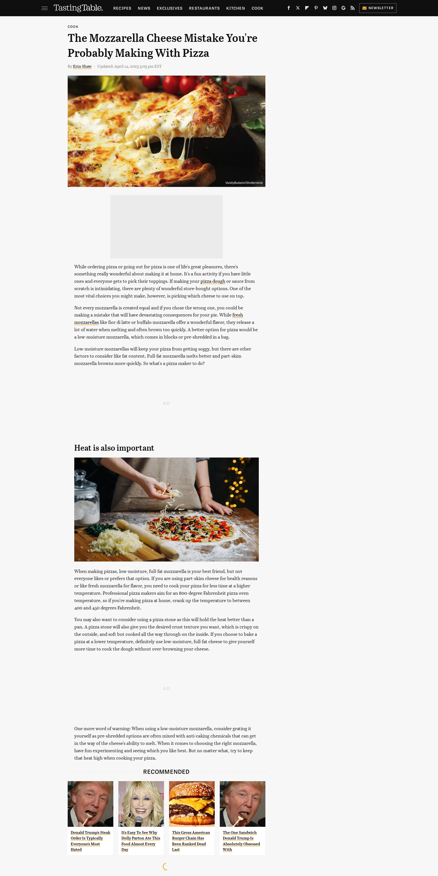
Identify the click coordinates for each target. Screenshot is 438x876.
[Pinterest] (316, 9)
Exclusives (169, 8)
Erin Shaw (82, 66)
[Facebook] (288, 9)
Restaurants (204, 8)
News (144, 8)
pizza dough (212, 281)
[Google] (343, 9)
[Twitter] (297, 9)
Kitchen (235, 8)
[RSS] (352, 9)
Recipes (122, 8)
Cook (258, 8)
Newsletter (381, 7)
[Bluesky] (325, 9)
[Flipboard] (306, 9)
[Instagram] (334, 9)
